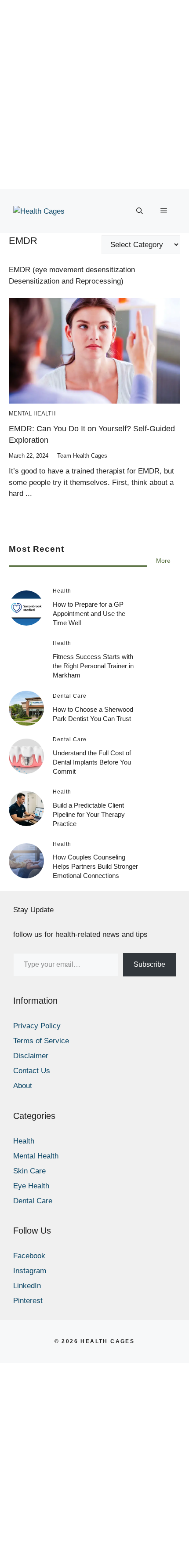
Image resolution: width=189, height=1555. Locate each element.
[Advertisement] (94, 94)
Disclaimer (30, 1056)
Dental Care (32, 1201)
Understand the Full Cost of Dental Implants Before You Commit (92, 762)
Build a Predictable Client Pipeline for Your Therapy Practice (89, 814)
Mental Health (32, 413)
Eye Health (31, 1186)
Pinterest (28, 1300)
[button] (139, 211)
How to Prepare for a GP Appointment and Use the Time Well (89, 613)
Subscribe (149, 964)
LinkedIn (27, 1286)
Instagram (29, 1271)
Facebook (29, 1256)
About (22, 1086)
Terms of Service (41, 1041)
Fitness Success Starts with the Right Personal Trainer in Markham (93, 666)
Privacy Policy (37, 1026)
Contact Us (31, 1071)
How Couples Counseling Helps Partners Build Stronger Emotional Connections (95, 866)
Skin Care (29, 1171)
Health (23, 1141)
